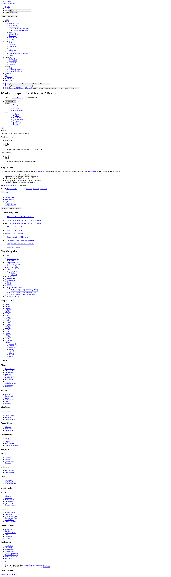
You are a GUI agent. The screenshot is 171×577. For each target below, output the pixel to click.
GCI (13, 273)
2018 (8, 328)
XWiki (11, 43)
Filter (2, 137)
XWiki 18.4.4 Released (14, 227)
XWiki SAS (46, 567)
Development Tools (11, 518)
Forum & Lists (9, 399)
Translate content (10, 551)
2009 (8, 312)
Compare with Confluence (21, 29)
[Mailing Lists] (14, 574)
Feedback (12, 64)
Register (7, 7)
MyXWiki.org (13, 268)
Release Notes (9, 376)
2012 (8, 317)
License (11, 39)
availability (39, 171)
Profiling (7, 538)
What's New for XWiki (16, 287)
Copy (17, 105)
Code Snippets (13, 46)
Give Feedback (9, 549)
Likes (17, 125)
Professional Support (15, 71)
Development (13, 61)
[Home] (6, 84)
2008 (8, 310)
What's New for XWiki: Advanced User (24, 291)
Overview (8, 457)
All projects (12, 50)
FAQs (10, 68)
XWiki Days (13, 296)
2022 (8, 335)
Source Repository (10, 529)
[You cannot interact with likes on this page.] (2, 192)
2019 (8, 329)
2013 (8, 319)
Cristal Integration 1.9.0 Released (17, 237)
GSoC (14, 275)
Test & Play (8, 547)
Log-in (7, 8)
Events (14, 271)
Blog (6, 86)
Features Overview (11, 419)
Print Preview (19, 110)
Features (15, 260)
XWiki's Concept (14, 23)
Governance (8, 498)
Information (18, 123)
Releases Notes (13, 34)
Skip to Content (6, 1)
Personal (11, 278)
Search (7, 10)
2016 (8, 324)
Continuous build (10, 533)
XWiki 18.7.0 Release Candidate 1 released (20, 217)
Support (7, 394)
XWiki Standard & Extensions (18, 53)
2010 (8, 313)
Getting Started (9, 415)
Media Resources (10, 383)
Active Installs (13, 37)
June (12, 353)
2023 (8, 337)
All (8, 255)
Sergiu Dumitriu (12, 189)
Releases (29, 189)
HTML (7, 158)
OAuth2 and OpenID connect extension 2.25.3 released (24, 223)
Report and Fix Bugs (11, 555)
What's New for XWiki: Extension (23, 293)
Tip (9, 284)
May (12, 351)
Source (17, 114)
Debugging (8, 536)
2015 (8, 322)
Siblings (17, 116)
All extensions (9, 470)
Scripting (7, 442)
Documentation (9, 396)
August (12, 356)
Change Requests (10, 205)
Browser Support (10, 505)
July (11, 354)
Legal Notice (9, 385)
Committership (9, 501)
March (12, 347)
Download (8, 73)
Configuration (9, 430)
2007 (8, 308)
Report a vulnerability (11, 556)
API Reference (9, 443)
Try (6, 75)
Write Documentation (11, 553)
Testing (7, 534)
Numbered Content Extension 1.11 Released (21, 240)
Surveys (10, 282)
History (17, 121)
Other (10, 276)
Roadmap (12, 32)
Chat (6, 401)
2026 (8, 342)
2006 (7, 306)
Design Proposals (10, 521)
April (12, 349)
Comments (18, 117)
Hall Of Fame (9, 503)
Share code (8, 558)
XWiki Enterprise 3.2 (90, 171)
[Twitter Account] (12, 574)
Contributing (9, 546)
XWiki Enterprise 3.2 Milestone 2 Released (18, 88)
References (12, 36)
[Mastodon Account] (6, 574)
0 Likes (6, 192)
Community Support (15, 70)
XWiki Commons (10, 484)
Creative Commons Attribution (33, 565)
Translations (12, 62)
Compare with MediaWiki (21, 30)
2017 (8, 326)
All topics (8, 417)
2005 (7, 304)
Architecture (8, 440)
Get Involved (13, 59)
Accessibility (9, 386)
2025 (8, 340)
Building (7, 531)
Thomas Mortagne (17, 98)
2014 (8, 321)
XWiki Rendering (10, 482)
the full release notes (9, 185)
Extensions (12, 45)
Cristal (11, 55)
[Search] (11, 11)
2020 (8, 331)
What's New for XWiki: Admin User (24, 289)
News (10, 269)
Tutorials (11, 285)
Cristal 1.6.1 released (13, 247)
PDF (6, 146)
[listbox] (85, 151)
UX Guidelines (9, 520)
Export (17, 109)
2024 (8, 338)
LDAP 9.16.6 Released (14, 230)
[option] (87, 146)
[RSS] (6, 255)
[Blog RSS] (16, 574)
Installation (8, 428)
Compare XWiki (14, 27)
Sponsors (7, 403)
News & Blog (13, 25)
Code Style (8, 514)
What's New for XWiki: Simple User (24, 294)
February (13, 345)
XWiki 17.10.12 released (15, 233)
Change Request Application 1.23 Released (20, 244)
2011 (8, 315)
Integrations (12, 266)
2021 (8, 333)
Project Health (9, 499)
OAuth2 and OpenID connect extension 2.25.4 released (24, 220)
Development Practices (12, 516)
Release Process (10, 513)
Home (7, 20)
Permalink (36, 189)
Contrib (15, 264)
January (12, 344)
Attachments (19, 119)
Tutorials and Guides (11, 445)
